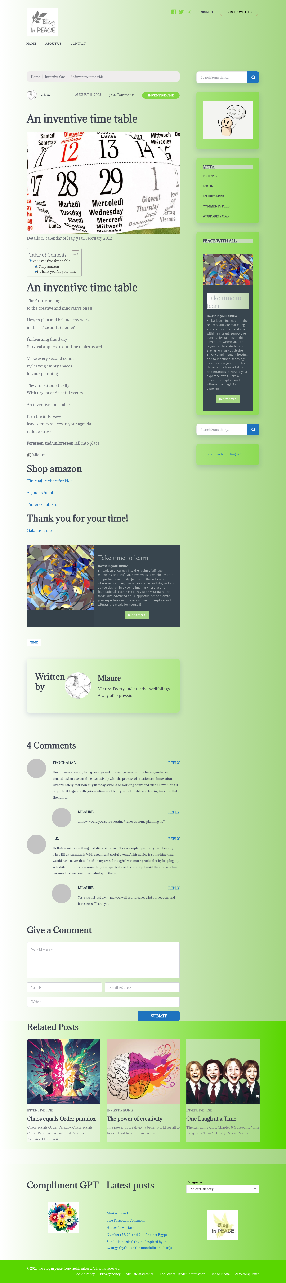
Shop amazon (49, 266)
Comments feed (216, 206)
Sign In (207, 12)
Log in (208, 186)
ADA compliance (247, 1274)
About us (53, 43)
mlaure (86, 1268)
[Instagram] (189, 12)
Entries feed (213, 196)
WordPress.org (216, 216)
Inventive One (55, 77)
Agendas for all (40, 492)
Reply (174, 763)
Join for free (137, 615)
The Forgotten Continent (126, 1220)
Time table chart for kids (50, 480)
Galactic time (39, 530)
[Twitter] (181, 12)
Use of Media (220, 1274)
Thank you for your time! (58, 271)
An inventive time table (51, 261)
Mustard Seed (117, 1213)
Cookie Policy (85, 1274)
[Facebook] (173, 12)
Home (31, 43)
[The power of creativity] (143, 1071)
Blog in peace (53, 1268)
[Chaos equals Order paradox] (63, 1071)
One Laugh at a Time (211, 1119)
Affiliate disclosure (140, 1274)
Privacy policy (110, 1274)
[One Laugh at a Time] (223, 1071)
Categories (194, 1182)
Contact (78, 43)
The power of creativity (134, 1119)
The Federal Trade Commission (182, 1274)
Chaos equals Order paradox (61, 1119)
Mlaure (46, 95)
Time (34, 642)
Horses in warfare (120, 1227)
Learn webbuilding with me (227, 454)
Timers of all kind (43, 504)
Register (210, 176)
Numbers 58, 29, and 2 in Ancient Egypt (137, 1234)
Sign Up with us (239, 12)
